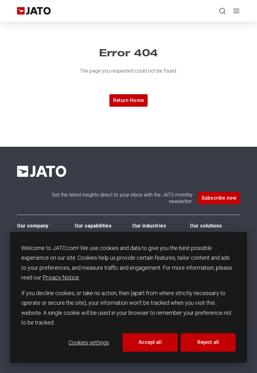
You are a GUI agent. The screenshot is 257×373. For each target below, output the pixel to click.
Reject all (208, 342)
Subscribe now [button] (219, 198)
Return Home (128, 100)
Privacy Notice (61, 277)
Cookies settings (89, 342)
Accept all (150, 342)
